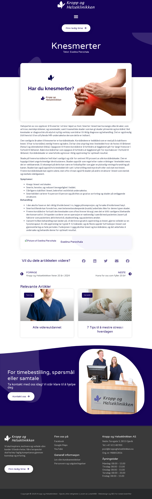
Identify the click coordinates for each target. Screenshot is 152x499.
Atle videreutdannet (47, 327)
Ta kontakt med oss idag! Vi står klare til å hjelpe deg (42, 386)
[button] (76, 16)
